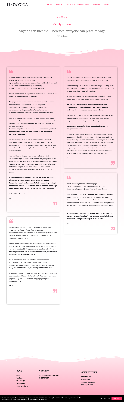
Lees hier (84, 377)
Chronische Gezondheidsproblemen (77, 4)
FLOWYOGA (17, 4)
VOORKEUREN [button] (105, 398)
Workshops (96, 4)
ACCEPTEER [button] (116, 398)
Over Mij (49, 4)
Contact (106, 4)
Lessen (58, 4)
